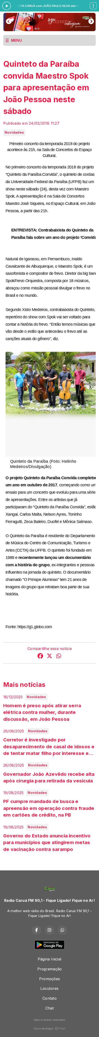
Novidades (14, 132)
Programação (49, 969)
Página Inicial (49, 959)
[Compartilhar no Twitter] (49, 656)
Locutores (49, 988)
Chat (49, 1008)
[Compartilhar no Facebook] (40, 656)
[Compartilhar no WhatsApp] (58, 656)
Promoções (49, 978)
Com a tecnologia (43, 1028)
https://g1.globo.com (34, 626)
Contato (49, 998)
